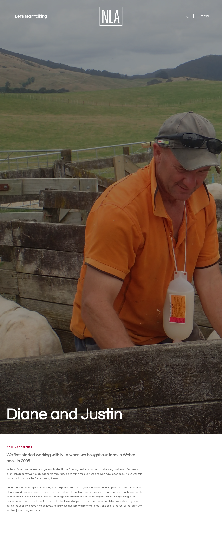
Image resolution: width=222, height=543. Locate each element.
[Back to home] (111, 16)
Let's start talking (31, 16)
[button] (207, 16)
